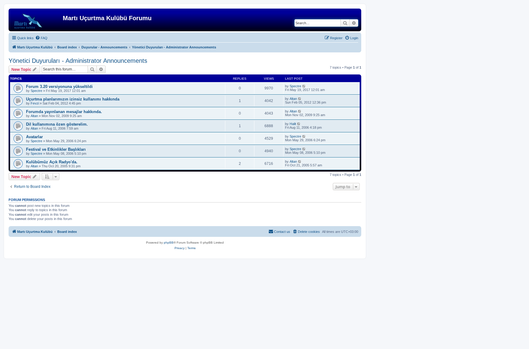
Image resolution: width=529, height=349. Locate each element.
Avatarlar (34, 137)
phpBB (169, 242)
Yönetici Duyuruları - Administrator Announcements (78, 60)
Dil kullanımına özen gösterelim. (57, 124)
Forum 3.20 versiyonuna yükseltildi (59, 86)
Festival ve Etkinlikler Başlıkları (56, 149)
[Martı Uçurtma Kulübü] (36, 20)
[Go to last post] (304, 86)
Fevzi (35, 103)
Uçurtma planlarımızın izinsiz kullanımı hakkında (72, 99)
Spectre (36, 91)
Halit (293, 124)
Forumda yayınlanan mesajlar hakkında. (64, 111)
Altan (293, 99)
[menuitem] (41, 38)
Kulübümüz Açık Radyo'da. (51, 162)
